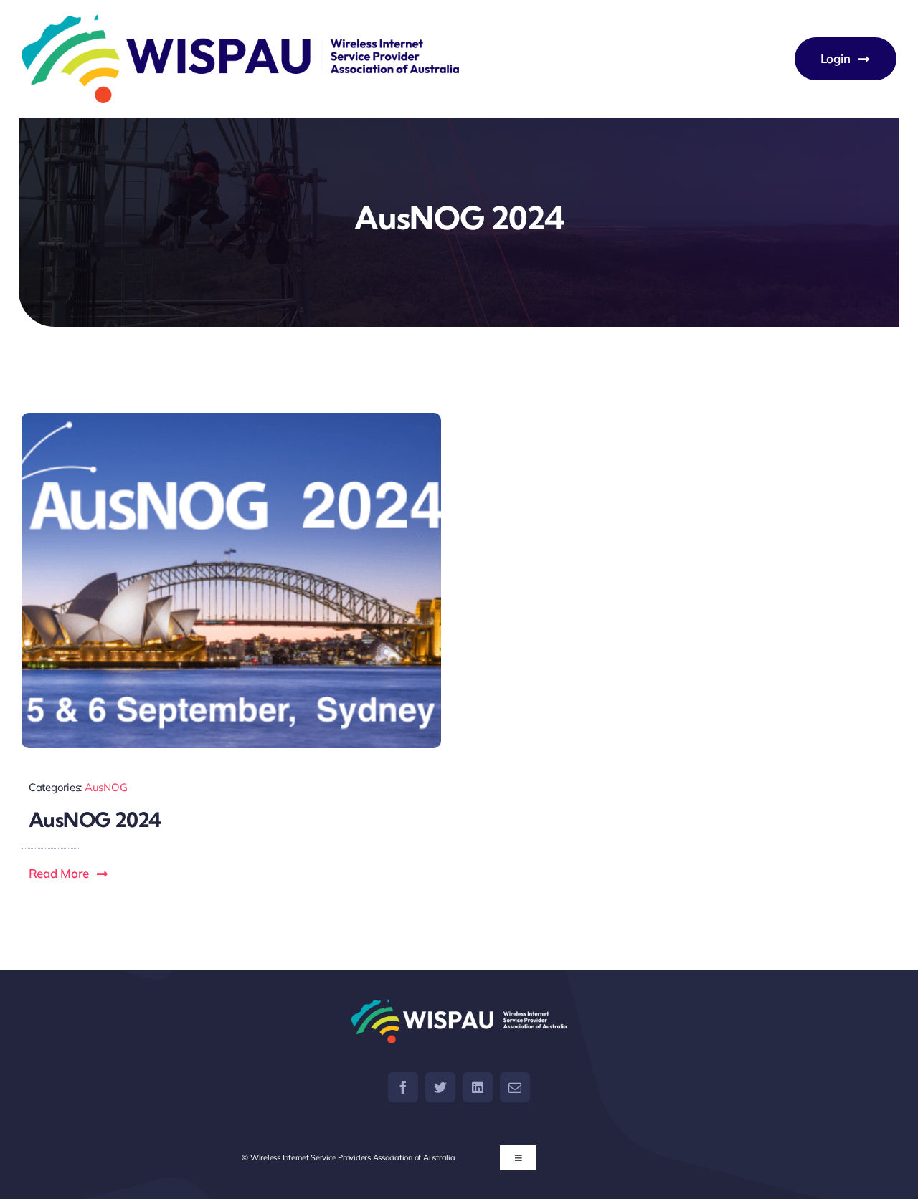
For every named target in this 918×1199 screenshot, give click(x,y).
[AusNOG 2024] (231, 580)
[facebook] (403, 1087)
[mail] (515, 1087)
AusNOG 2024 (95, 819)
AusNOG (106, 787)
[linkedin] (478, 1087)
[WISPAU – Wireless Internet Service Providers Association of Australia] (240, 58)
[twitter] (440, 1087)
